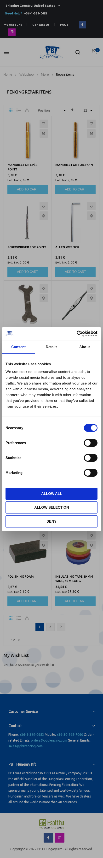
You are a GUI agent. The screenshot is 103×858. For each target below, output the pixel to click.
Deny (51, 521)
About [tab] (84, 347)
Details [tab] (51, 347)
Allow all (51, 494)
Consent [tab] (18, 347)
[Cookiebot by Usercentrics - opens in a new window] (76, 334)
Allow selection (51, 507)
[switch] (90, 443)
